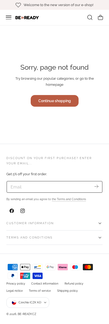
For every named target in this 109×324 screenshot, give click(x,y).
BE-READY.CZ (27, 314)
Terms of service (40, 290)
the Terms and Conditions (69, 199)
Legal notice (14, 290)
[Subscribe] (96, 186)
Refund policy (74, 283)
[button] (8, 17)
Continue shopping (54, 100)
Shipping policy (67, 290)
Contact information (44, 283)
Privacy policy (15, 283)
